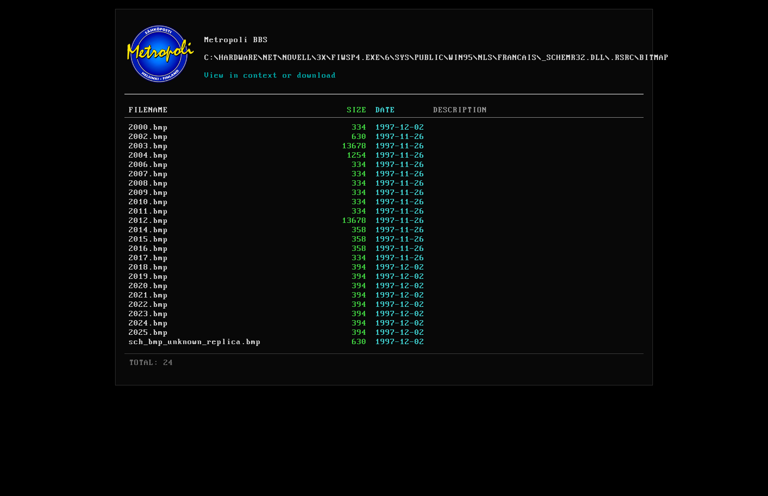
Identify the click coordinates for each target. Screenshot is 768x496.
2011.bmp (148, 211)
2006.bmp (148, 164)
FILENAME (148, 110)
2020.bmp (148, 286)
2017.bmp (148, 258)
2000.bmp (148, 127)
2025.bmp (148, 332)
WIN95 (461, 57)
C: (209, 57)
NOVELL (297, 57)
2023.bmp (148, 314)
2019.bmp (148, 276)
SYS (402, 57)
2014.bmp (148, 230)
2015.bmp (148, 239)
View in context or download (270, 75)
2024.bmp (148, 323)
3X (322, 57)
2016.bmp (148, 248)
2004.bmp (148, 155)
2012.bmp (148, 220)
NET (270, 57)
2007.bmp (148, 174)
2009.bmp (148, 192)
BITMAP (654, 57)
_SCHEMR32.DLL (573, 57)
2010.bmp (148, 202)
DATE (385, 110)
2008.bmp (148, 183)
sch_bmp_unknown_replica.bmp (195, 341)
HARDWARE (238, 57)
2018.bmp (148, 267)
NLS (485, 57)
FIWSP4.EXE (356, 57)
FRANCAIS (517, 57)
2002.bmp (148, 136)
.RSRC (622, 57)
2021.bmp (148, 295)
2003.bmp (148, 146)
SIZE (357, 110)
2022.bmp (148, 304)
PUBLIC (429, 57)
